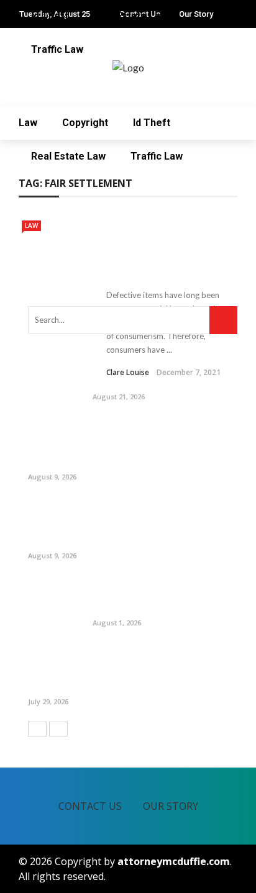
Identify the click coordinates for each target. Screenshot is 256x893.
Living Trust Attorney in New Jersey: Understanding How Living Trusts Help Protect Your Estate (161, 443)
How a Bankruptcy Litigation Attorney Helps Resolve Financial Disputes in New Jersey (160, 522)
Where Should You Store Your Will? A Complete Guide (162, 375)
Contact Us (90, 806)
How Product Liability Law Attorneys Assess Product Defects (160, 248)
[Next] (58, 729)
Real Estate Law (68, 156)
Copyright (85, 123)
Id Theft (151, 123)
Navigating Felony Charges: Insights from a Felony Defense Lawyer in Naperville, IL (162, 668)
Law (28, 123)
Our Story (170, 806)
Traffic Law (156, 156)
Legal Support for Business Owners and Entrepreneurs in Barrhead (161, 595)
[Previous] (37, 729)
